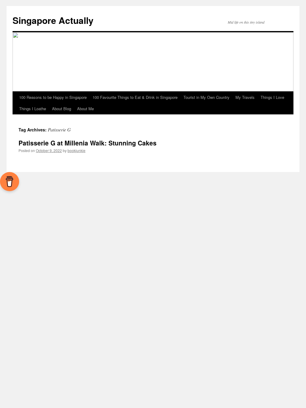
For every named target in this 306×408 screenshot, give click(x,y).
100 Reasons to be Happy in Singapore (53, 97)
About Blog (61, 108)
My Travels (245, 97)
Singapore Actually (53, 20)
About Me (85, 108)
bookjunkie (76, 150)
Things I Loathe (32, 108)
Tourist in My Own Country (206, 97)
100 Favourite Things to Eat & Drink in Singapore (135, 97)
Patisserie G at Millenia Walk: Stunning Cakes (88, 142)
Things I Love (272, 97)
